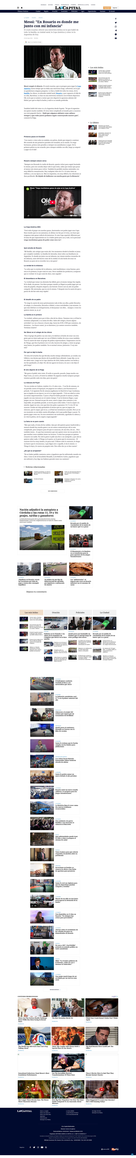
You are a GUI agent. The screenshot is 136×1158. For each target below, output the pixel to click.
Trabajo (57, 4)
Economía (64, 11)
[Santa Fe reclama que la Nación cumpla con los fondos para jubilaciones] (55, 745)
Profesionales (65, 4)
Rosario (41, 17)
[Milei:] (55, 963)
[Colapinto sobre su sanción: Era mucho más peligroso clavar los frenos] (56, 651)
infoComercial (43, 1118)
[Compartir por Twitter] (115, 22)
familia (26, 93)
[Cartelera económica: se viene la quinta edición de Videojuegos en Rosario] (37, 473)
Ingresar (115, 7)
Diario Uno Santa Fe (45, 1112)
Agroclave (42, 1116)
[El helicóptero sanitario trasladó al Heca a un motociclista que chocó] (55, 683)
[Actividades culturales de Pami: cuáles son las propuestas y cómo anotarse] (100, 134)
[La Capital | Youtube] (42, 1147)
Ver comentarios (52, 491)
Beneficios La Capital (83, 4)
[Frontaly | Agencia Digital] (114, 1149)
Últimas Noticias (23, 11)
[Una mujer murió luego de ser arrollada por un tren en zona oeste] (55, 979)
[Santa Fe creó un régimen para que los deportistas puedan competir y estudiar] (55, 885)
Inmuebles (43, 4)
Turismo (93, 4)
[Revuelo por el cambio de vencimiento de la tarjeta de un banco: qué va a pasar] (81, 517)
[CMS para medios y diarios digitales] (105, 1149)
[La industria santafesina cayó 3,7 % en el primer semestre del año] (55, 699)
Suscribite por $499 (107, 8)
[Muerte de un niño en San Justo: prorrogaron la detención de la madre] (55, 901)
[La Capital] (68, 7)
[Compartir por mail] (115, 38)
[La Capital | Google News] (46, 1147)
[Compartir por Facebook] (115, 18)
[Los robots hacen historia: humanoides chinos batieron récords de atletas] (55, 761)
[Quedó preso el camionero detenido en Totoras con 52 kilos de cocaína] (55, 730)
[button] (18, 7)
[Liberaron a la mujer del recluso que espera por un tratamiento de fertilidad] (55, 714)
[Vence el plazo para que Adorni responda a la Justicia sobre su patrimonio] (55, 854)
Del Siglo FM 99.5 (96, 1111)
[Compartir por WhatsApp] (115, 26)
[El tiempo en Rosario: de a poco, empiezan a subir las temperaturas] (68, 480)
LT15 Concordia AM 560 (72, 1114)
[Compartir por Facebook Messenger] (115, 34)
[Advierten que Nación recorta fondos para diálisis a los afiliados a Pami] (100, 127)
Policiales (74, 11)
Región (46, 11)
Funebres (73, 4)
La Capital (26, 17)
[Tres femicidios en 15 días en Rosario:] (55, 916)
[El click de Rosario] (37, 480)
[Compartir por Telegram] (115, 30)
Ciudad (38, 11)
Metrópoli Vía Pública (45, 1119)
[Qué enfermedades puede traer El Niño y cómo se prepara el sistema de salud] (55, 839)
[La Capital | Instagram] (38, 1147)
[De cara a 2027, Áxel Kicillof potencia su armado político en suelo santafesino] (55, 947)
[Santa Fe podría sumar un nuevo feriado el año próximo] (55, 776)
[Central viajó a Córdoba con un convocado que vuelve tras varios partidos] (100, 72)
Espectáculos (92, 11)
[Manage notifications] (132, 1154)
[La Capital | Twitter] (34, 1147)
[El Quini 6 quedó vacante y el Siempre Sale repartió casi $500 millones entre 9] (100, 87)
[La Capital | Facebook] (30, 1147)
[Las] (81, 575)
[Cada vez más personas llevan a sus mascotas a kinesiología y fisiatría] (68, 473)
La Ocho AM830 (70, 1111)
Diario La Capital (44, 1111)
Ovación (54, 11)
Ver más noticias (54, 989)
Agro (82, 11)
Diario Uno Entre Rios (45, 1114)
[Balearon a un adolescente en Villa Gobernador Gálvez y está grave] (80, 650)
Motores (50, 4)
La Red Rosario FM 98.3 (72, 1112)
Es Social (112, 11)
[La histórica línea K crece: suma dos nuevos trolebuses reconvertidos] (55, 808)
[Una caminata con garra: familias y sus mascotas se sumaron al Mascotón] (55, 823)
